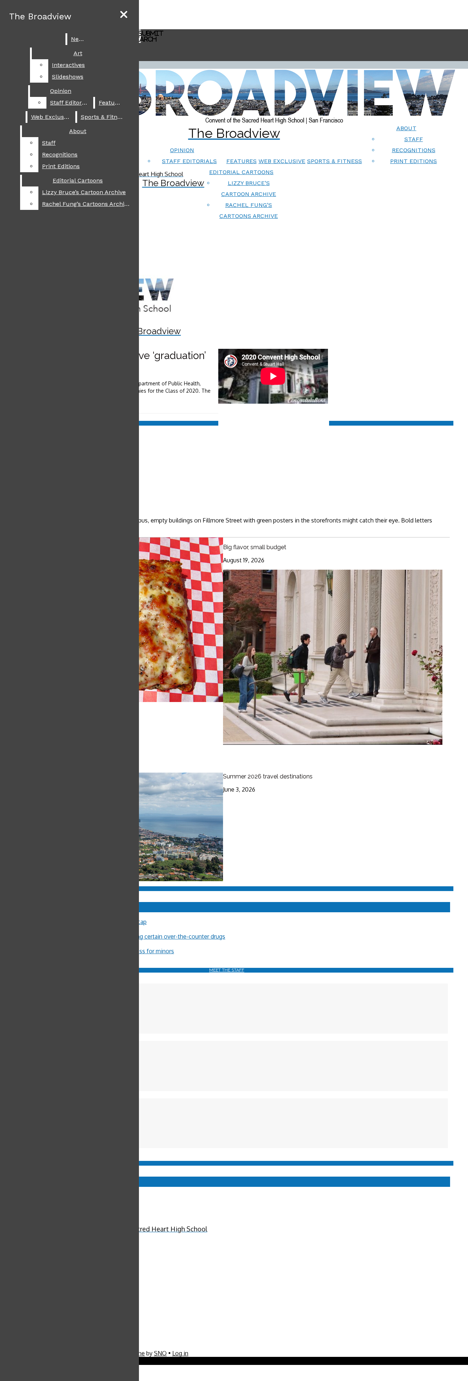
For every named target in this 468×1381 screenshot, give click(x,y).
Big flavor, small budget (254, 547)
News (78, 38)
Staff (413, 139)
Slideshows (67, 76)
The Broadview (40, 16)
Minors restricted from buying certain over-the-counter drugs (145, 936)
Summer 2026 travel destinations (268, 776)
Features (241, 161)
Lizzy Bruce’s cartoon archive (84, 192)
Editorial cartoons (241, 172)
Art (77, 53)
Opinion (182, 150)
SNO (160, 1353)
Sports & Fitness (334, 161)
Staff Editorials (189, 161)
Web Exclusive (281, 161)
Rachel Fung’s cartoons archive (86, 203)
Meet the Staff (226, 970)
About (406, 128)
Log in (180, 1353)
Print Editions (413, 161)
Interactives (68, 64)
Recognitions (413, 150)
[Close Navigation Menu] (123, 14)
